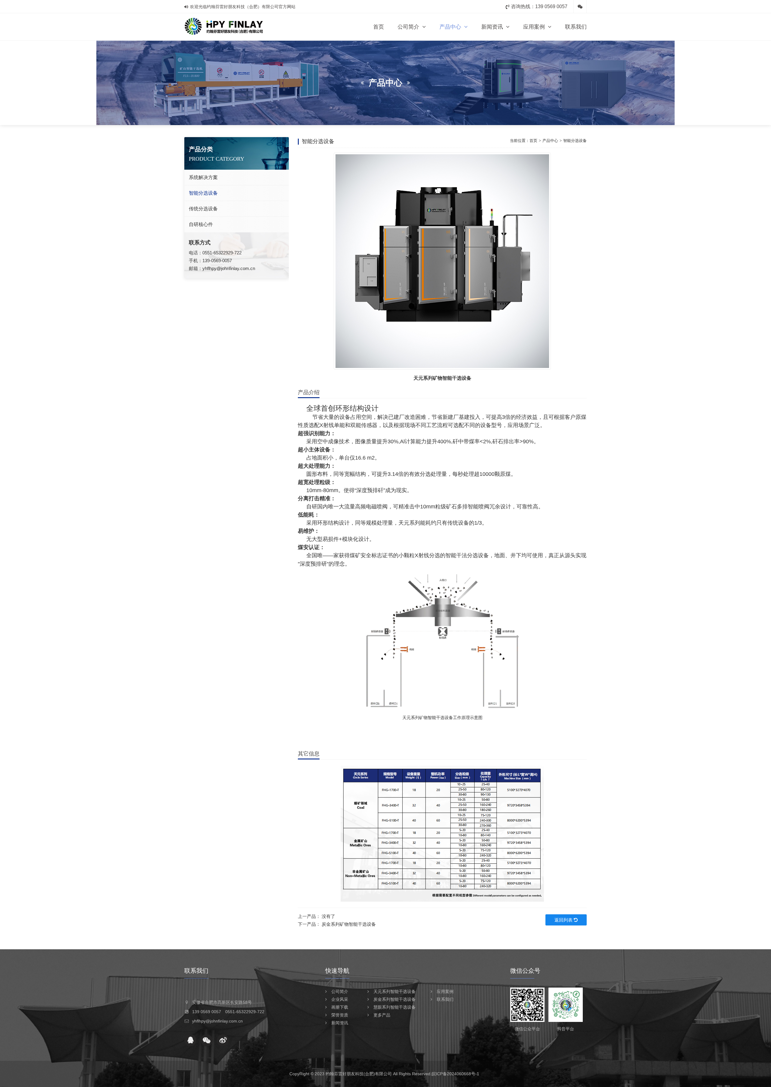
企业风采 (339, 999)
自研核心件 (201, 224)
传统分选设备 (203, 208)
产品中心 (450, 27)
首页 (378, 27)
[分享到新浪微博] (223, 1040)
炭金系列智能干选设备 (394, 999)
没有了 (328, 916)
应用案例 (534, 27)
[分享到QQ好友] (190, 1040)
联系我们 (576, 27)
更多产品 (381, 1015)
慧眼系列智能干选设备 (394, 1007)
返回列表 (564, 919)
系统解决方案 (203, 177)
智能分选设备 (203, 193)
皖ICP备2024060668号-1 (455, 1073)
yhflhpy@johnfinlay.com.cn (228, 268)
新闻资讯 (492, 27)
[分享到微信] (207, 1040)
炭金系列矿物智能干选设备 (349, 924)
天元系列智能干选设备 (394, 991)
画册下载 (339, 1007)
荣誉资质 (339, 1015)
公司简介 (408, 27)
